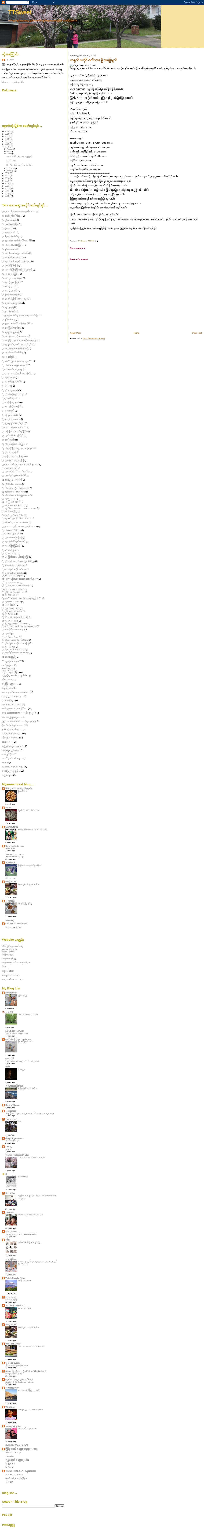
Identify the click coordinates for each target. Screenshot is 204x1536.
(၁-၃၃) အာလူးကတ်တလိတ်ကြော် (15, 349)
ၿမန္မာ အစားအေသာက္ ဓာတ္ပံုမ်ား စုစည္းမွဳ (19, 713)
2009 (7, 196)
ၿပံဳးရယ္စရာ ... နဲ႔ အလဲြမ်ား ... (15, 709)
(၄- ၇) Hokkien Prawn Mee (13, 492)
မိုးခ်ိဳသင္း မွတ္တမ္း (13, 1426)
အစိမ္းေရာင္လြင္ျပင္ (14, 1086)
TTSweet (19, 12)
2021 (7, 142)
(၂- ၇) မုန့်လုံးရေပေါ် (10, 390)
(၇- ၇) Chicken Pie (10, 621)
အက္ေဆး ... (7, 742)
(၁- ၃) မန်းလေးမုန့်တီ (10, 224)
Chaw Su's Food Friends (16, 924)
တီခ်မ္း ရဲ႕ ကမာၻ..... (14, 1138)
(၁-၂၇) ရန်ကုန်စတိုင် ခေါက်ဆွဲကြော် (16, 324)
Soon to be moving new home (16, 1033)
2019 (7, 146)
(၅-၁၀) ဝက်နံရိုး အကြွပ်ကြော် (13, 565)
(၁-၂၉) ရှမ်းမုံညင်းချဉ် (11, 332)
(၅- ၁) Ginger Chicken (11, 530)
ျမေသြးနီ (9, 1058)
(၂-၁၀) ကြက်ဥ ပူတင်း (11, 402)
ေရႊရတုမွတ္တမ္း (12, 1388)
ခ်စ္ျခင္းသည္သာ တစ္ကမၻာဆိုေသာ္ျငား (22, 1061)
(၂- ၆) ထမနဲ (7, 386)
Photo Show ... (8, 671)
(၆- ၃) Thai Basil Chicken (13, 589)
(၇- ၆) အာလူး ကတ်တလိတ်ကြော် (15, 617)
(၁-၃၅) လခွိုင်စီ (8, 357)
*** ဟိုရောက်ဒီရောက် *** (12, 661)
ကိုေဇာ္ (9, 1482)
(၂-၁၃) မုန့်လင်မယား (10, 415)
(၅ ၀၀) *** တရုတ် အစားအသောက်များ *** (19, 527)
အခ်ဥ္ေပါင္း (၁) (12, 1141)
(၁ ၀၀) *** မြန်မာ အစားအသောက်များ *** (18, 212)
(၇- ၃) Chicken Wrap (11, 608)
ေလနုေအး (10, 1111)
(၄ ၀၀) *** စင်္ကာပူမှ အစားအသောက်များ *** (19, 465)
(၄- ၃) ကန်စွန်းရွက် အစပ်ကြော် (14, 476)
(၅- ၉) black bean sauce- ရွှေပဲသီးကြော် (18, 561)
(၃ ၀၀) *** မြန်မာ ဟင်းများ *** (14, 427)
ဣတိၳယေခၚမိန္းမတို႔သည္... (29, 1242)
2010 (7, 193)
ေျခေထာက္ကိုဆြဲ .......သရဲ (28, 1390)
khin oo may (10, 1119)
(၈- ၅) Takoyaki (8, 647)
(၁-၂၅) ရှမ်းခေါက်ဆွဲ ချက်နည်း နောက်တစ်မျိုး (20, 315)
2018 (7, 173)
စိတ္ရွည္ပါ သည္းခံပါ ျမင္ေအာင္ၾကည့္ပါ (20, 1234)
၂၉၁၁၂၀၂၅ (22, 995)
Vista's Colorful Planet (15, 1278)
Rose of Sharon (12, 1105)
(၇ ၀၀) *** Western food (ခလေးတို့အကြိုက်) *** (21, 598)
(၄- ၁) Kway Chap (9, 468)
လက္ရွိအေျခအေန (25, 1280)
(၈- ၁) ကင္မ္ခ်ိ (6, 634)
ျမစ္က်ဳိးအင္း (10, 1463)
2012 (7, 188)
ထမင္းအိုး (10, 901)
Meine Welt (10, 863)
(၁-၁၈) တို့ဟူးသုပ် (9, 286)
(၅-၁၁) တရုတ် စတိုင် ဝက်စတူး (14, 569)
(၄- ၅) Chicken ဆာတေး (12, 484)
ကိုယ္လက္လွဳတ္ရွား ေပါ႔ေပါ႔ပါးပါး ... (15, 675)
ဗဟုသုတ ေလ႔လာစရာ (12, 704)
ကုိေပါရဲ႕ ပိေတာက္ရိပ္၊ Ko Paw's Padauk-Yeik (26, 1371)
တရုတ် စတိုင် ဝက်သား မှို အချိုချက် (19, 157)
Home (136, 333)
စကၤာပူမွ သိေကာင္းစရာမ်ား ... (15, 692)
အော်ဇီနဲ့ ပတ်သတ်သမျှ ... (12, 758)
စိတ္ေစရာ (9, 920)
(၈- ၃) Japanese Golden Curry (15, 640)
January (10, 171)
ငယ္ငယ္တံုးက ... (7, 688)
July (9, 151)
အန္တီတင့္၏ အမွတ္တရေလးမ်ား (17, 1460)
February (11, 168)
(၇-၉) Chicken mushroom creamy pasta (19, 626)
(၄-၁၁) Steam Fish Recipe (13, 505)
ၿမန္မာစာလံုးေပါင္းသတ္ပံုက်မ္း (16, 963)
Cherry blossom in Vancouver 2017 (31, 1157)
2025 (7, 134)
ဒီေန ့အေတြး (11, 1300)
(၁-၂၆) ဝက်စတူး (8, 319)
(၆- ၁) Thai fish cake (10, 582)
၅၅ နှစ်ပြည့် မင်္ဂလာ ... (26, 1042)
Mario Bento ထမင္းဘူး (14, 857)
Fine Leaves (10, 1231)
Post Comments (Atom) (94, 338)
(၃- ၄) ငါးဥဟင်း (8, 440)
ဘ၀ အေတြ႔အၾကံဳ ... (12, 717)
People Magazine (9, 949)
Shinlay (8, 1147)
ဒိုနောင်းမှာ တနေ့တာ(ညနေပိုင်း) (29, 865)
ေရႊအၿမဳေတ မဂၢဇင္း (12, 979)
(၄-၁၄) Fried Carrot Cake (12, 515)
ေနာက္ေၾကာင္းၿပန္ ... (13, 767)
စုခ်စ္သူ (7, 1240)
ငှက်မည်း (21, 1069)
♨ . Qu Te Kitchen (13, 927)
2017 (7, 176)
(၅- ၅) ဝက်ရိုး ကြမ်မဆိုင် (12, 546)
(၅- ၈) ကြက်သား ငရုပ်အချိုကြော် (15, 557)
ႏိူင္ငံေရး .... (7, 775)
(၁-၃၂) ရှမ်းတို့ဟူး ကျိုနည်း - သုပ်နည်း (17, 344)
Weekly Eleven (8, 951)
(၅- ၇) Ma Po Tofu (9, 554)
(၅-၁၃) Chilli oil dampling (13, 576)
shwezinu (9, 1456)
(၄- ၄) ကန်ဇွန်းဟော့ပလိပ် (12, 480)
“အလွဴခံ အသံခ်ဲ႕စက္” (13, 1374)
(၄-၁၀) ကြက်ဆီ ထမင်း (11, 502)
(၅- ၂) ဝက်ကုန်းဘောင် (11, 533)
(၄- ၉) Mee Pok (8, 499)
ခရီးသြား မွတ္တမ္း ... (10, 684)
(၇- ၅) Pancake (8, 614)
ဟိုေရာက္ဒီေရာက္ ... (10, 738)
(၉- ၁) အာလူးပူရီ (8, 657)
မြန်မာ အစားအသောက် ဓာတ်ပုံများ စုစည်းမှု (19, 721)
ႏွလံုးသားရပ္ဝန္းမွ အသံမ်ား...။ (19, 1379)
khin (19, 1122)
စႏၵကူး (8, 808)
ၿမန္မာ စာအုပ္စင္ (8, 954)
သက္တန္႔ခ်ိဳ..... (10, 1259)
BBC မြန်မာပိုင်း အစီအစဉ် (12, 946)
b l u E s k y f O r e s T (15, 1305)
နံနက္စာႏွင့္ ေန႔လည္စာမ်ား (28, 884)
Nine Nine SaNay (13, 1452)
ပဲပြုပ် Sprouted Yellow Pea (28, 810)
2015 (7, 181)
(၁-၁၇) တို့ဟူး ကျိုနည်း (11, 282)
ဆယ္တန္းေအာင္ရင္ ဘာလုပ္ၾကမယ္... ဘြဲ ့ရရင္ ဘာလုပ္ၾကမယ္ (29, 1113)
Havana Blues (23, 1176)
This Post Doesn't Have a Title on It (31, 1346)
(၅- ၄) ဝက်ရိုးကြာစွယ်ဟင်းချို (14, 542)
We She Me (10, 1407)
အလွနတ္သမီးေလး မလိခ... (28, 1088)
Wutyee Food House (14, 854)
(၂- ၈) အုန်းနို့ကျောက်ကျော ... (13, 394)
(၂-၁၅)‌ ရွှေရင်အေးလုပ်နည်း (13, 423)
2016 (7, 178)
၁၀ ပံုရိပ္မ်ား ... (7, 665)
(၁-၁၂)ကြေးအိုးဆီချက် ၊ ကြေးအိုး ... (16, 261)
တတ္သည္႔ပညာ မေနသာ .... (12, 696)
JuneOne (9, 1212)
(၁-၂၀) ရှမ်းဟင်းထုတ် (10, 295)
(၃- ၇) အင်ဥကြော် (9, 452)
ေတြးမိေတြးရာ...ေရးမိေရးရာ (18, 1039)
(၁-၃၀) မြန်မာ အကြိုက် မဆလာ (14, 336)
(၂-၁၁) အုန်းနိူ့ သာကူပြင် (11, 407)
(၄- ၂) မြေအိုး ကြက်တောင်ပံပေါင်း (15, 471)
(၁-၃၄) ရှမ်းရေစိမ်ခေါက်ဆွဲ (12, 353)
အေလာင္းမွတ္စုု (24, 1308)
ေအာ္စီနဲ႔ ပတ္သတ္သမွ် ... (11, 771)
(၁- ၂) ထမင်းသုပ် (9, 220)
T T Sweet (9, 60)
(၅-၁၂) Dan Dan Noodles (13, 573)
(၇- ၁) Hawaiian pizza (11, 602)
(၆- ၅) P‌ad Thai (8, 595)
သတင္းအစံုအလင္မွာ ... (12, 734)
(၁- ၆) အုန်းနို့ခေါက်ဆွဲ (10, 237)
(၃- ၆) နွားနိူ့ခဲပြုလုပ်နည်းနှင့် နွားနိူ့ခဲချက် (17, 448)
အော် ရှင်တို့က (7, 754)
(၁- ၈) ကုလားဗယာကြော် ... (12, 245)
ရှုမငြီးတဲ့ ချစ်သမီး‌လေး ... (12, 729)
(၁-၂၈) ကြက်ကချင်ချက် (12, 328)
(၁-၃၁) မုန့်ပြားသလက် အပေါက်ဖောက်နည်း (19, 340)
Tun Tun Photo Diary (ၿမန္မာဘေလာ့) (20, 1471)
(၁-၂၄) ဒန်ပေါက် (8, 311)
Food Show (7, 668)
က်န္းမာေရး (7, 680)
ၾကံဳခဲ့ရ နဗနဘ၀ (13, 1363)
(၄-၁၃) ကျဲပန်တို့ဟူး (10, 511)
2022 (7, 139)
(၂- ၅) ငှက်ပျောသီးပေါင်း (12, 382)
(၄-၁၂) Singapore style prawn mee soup (19, 508)
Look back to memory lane (28, 1014)
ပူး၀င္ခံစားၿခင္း (8, 700)
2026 (7, 131)
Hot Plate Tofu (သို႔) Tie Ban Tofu (19, 165)
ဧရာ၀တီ (5, 763)
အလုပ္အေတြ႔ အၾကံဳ (11, 750)
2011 (7, 191)
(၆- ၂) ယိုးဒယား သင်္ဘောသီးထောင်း (16, 586)
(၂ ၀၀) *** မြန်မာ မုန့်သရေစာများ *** (16, 361)
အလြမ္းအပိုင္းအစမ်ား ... (13, 746)
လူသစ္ (8, 1149)
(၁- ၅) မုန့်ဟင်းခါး (9, 232)
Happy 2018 (10, 848)
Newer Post (75, 333)
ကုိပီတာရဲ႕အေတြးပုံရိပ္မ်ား (16, 1478)
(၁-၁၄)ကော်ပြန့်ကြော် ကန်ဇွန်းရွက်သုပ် (17, 270)
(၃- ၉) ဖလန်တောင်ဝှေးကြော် (13, 460)
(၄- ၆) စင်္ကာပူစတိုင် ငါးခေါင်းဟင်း (15, 488)
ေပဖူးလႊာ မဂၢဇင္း (11, 975)
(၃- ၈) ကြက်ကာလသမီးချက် (13, 456)
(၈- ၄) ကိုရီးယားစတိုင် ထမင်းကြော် (16, 643)
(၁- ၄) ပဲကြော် (7, 228)
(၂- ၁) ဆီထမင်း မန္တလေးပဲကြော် (14, 365)
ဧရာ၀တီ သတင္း (9, 971)
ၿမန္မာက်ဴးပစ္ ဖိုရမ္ (9, 958)
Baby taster (10, 882)
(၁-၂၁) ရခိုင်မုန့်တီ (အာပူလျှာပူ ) (14, 299)
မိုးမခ (4, 967)
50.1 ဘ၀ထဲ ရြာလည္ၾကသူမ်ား (16, 1365)
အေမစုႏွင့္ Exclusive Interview (30, 1409)
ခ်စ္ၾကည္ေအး (11, 993)
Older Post (197, 333)
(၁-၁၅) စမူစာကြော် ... (10, 274)
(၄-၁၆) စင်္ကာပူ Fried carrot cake (15, 522)
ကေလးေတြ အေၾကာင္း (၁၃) (31, 1215)
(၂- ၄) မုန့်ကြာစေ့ (9, 378)
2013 (7, 186)
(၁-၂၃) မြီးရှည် (8, 307)
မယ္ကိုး (7, 1067)
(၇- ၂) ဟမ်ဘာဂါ (8, 605)
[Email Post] (96, 241)
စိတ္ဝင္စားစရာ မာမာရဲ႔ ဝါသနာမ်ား (18, 789)
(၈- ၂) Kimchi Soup (10, 637)
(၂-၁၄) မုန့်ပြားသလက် (11, 419)
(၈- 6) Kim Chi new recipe (13, 649)
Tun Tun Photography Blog (17, 1155)
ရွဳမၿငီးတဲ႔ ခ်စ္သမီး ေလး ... (13, 725)
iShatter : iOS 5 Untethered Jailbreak (19, 1382)
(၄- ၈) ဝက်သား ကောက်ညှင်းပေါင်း (15, 495)
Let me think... (11, 1297)
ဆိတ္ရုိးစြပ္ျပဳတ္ (25, 903)
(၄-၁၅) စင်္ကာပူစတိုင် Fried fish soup (16, 518)
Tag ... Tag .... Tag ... (10, 673)
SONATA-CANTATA (14, 1474)
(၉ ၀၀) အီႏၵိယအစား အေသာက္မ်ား (15, 653)
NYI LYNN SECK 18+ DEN (17, 1445)
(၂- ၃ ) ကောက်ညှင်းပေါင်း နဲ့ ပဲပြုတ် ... (17, 373)
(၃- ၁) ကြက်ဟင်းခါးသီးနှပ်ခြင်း (14, 431)
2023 (7, 136)
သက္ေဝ (9, 1012)
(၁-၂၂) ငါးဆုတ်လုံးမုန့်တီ (12, 303)
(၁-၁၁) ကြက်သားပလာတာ (12, 257)
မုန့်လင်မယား (11, 161)
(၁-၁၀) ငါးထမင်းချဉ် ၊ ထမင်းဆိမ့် (15, 253)
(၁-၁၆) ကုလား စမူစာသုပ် (12, 278)
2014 (7, 183)
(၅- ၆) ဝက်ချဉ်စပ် (9, 550)
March (9, 154)
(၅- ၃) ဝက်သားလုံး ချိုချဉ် (12, 538)
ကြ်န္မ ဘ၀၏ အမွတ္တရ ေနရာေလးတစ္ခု (21, 1449)
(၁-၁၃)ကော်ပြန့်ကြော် (10, 266)
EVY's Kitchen (11, 827)
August (10, 149)
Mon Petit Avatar (13, 1344)
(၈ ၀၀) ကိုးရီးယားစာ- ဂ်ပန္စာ (13, 629)
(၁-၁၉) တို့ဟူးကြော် (9, 290)
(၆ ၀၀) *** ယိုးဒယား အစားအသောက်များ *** (20, 579)
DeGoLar (9, 1467)
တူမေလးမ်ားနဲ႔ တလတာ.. (28, 1428)
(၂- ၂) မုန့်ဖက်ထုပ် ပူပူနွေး (12, 369)
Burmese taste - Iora (14, 846)
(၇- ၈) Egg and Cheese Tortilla (15, 623)
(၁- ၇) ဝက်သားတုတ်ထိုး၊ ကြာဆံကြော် (17, 241)
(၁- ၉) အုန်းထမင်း (9, 249)
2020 (7, 144)
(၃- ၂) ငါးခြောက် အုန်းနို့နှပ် (12, 436)
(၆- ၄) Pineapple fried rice (13, 592)
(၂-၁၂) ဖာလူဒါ (8, 411)
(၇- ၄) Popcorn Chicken (12, 611)
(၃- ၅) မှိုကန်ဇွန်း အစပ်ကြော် (13, 444)
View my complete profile (13, 82)
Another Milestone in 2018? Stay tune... (33, 829)
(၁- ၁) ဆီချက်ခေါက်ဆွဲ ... (12, 216)
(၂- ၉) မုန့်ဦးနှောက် (9, 398)
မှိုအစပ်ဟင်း (22, 791)
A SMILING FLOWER (14, 1031)
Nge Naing (10, 1193)
